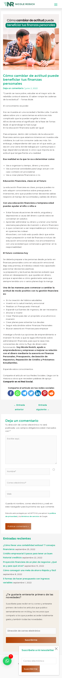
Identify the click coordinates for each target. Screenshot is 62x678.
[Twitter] (31, 393)
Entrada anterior (19, 406)
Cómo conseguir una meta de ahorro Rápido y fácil (29, 570)
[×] (7, 661)
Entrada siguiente (42, 406)
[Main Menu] (56, 4)
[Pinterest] (45, 393)
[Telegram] (24, 393)
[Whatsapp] (17, 393)
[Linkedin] (38, 393)
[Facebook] (11, 393)
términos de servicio (30, 516)
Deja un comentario (13, 88)
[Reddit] (51, 393)
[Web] (27, 494)
